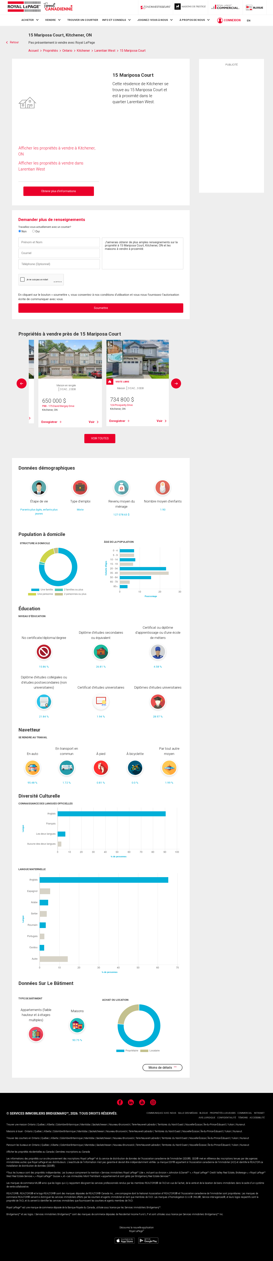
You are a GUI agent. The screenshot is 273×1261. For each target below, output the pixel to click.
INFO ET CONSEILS (114, 19)
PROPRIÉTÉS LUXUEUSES (222, 1113)
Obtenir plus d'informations (58, 191)
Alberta (50, 1124)
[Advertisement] (232, 129)
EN (248, 20)
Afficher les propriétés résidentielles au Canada (30, 1151)
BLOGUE (203, 1113)
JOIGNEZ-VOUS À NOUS (152, 19)
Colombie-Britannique (67, 1124)
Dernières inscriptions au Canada (73, 1151)
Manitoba (85, 1124)
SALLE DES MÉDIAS (187, 1113)
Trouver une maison (16, 1124)
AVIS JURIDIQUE (207, 1117)
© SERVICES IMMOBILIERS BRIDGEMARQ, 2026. (42, 1113)
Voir (92, 422)
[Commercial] (225, 7)
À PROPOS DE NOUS (192, 19)
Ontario (31, 1124)
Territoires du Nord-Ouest (170, 1124)
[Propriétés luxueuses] (190, 7)
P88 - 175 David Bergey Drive (58, 406)
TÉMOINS (243, 1117)
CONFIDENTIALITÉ (226, 1117)
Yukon (230, 1124)
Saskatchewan (99, 1124)
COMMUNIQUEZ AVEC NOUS (161, 1113)
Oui (37, 231)
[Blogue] (254, 7)
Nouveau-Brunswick (119, 1124)
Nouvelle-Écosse (193, 1124)
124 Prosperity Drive (121, 405)
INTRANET (259, 1113)
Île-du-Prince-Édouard (215, 1124)
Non (24, 231)
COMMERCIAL (244, 1113)
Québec (41, 1124)
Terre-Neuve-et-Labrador (144, 1124)
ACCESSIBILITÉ (257, 1117)
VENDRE (50, 19)
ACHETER (27, 19)
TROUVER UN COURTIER (82, 19)
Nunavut (240, 1124)
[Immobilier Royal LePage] (40, 7)
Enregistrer (49, 422)
